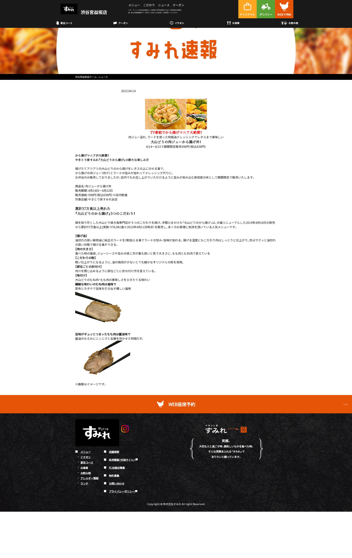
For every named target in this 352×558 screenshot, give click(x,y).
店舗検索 (114, 452)
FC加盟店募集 (117, 467)
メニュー (134, 5)
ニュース (164, 5)
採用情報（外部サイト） (122, 459)
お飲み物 (293, 23)
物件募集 (114, 475)
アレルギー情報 (89, 478)
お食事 (235, 23)
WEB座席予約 (181, 404)
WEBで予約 (284, 14)
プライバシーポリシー (122, 491)
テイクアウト (247, 14)
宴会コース (66, 23)
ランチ (84, 483)
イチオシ (179, 23)
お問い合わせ (116, 483)
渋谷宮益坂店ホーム (86, 77)
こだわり (149, 5)
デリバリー (265, 14)
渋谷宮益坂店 (93, 12)
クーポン (178, 5)
